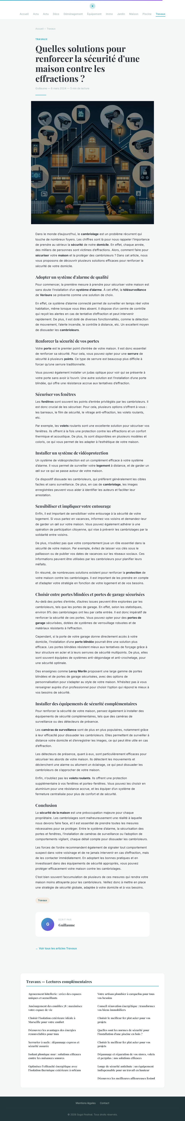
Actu (36, 13)
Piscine (147, 13)
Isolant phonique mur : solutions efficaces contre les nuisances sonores (54, 1056)
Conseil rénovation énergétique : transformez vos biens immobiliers (126, 1008)
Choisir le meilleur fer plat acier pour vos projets (124, 1020)
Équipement (94, 13)
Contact (104, 1103)
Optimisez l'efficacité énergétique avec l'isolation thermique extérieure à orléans (54, 1068)
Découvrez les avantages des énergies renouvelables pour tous (52, 1032)
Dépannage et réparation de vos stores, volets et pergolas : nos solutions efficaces (126, 1056)
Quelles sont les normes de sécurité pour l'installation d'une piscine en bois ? (123, 1032)
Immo (109, 13)
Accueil (24, 13)
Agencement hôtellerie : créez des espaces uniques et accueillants (54, 996)
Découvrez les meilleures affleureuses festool (126, 1078)
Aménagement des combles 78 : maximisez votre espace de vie (55, 1008)
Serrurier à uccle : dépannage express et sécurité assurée (53, 1044)
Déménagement (73, 13)
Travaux (160, 13)
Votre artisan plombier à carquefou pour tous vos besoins (126, 996)
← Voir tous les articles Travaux (56, 948)
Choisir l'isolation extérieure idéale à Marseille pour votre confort (51, 1020)
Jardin (121, 13)
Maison (133, 13)
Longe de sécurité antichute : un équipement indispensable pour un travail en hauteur (126, 1068)
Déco (56, 13)
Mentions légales (86, 1103)
